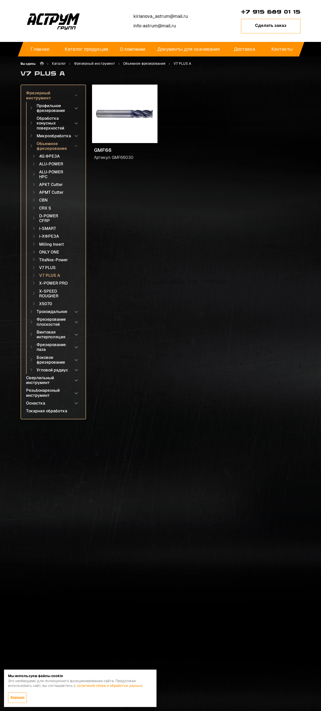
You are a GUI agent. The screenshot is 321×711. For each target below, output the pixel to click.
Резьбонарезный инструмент (43, 393)
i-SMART (47, 228)
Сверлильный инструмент (40, 380)
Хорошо (17, 697)
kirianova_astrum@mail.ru (160, 16)
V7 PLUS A (49, 275)
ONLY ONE (49, 252)
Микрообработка (54, 136)
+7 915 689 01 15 (270, 12)
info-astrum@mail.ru (154, 25)
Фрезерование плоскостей (51, 322)
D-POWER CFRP (48, 218)
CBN (43, 200)
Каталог (59, 63)
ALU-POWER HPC (51, 174)
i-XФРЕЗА (49, 236)
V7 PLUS (47, 267)
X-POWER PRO (53, 283)
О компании (132, 49)
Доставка (244, 49)
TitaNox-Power (53, 259)
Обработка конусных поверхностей (50, 123)
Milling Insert (51, 244)
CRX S (45, 208)
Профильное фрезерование (51, 108)
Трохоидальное (52, 311)
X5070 (45, 303)
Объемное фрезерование (144, 63)
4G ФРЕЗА (49, 156)
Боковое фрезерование (51, 360)
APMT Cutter (51, 192)
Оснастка (35, 403)
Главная (40, 49)
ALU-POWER (51, 164)
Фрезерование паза (51, 347)
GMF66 (103, 150)
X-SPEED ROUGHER (48, 293)
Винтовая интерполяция (51, 334)
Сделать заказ (270, 25)
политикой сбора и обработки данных (109, 686)
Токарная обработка (46, 411)
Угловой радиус (52, 370)
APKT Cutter (51, 184)
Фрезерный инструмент (94, 63)
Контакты (282, 49)
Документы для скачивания (188, 49)
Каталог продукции (86, 49)
